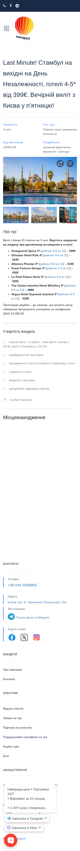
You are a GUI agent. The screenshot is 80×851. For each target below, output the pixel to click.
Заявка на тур (12, 718)
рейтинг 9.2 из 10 (58, 268)
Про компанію (12, 669)
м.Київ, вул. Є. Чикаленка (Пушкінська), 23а (37, 602)
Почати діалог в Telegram (32, 617)
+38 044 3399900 (22, 585)
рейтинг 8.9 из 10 (53, 251)
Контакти (9, 679)
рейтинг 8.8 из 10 (51, 264)
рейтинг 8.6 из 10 (55, 255)
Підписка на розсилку (17, 727)
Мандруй (19, 838)
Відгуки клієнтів (13, 708)
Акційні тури (11, 746)
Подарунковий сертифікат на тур (25, 737)
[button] (71, 195)
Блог (6, 756)
